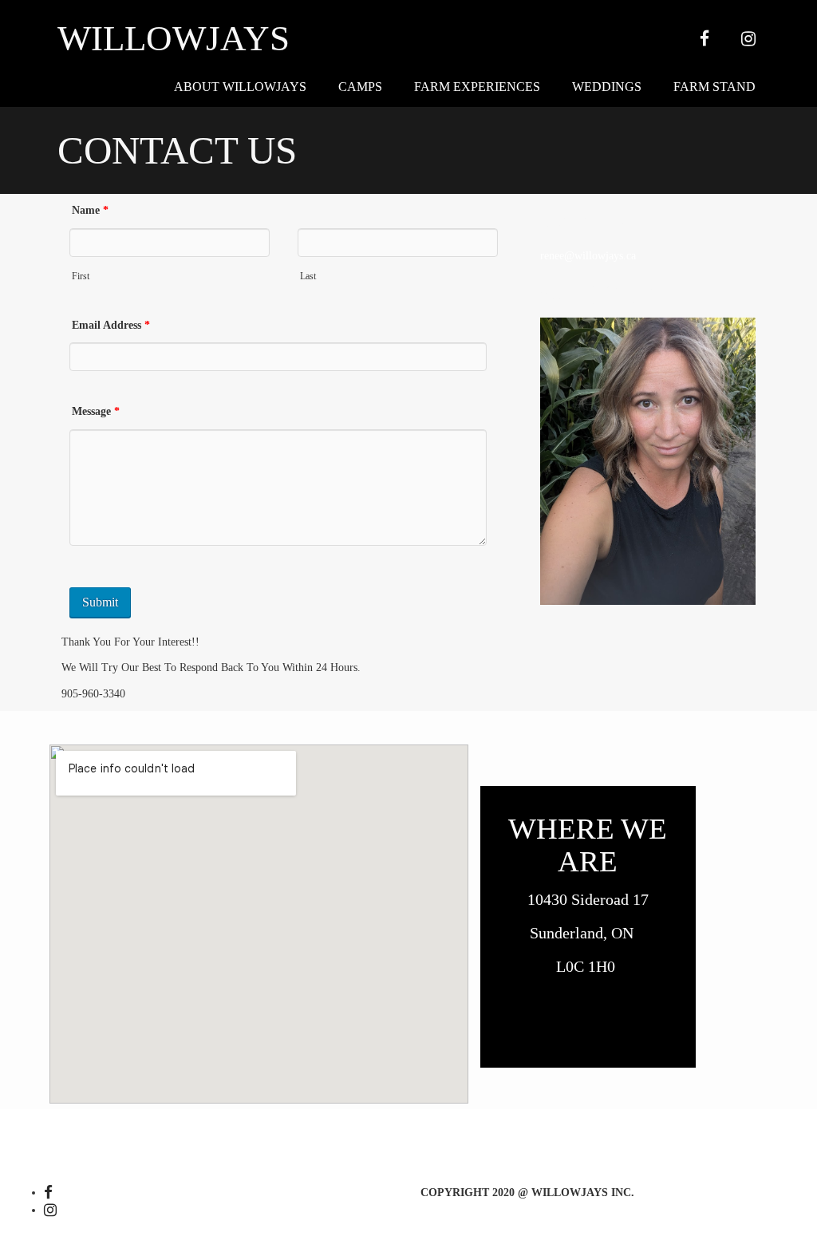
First (80, 276)
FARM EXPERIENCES (477, 86)
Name (90, 210)
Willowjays (173, 38)
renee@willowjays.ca (588, 256)
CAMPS (360, 86)
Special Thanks (403, 1128)
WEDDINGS (606, 86)
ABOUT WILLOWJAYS (240, 86)
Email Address (111, 325)
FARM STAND (714, 86)
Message (96, 411)
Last (308, 276)
